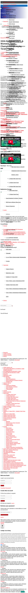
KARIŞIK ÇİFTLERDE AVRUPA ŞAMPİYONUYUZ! (14, 233)
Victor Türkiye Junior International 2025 (12, 466)
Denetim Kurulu (12, 15)
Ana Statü (8, 377)
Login (4, 16)
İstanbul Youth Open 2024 (9, 415)
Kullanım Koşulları (7, 355)
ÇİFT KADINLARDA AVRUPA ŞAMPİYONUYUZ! (14, 232)
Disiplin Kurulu (12, 17)
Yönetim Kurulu (9, 11)
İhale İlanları (6, 408)
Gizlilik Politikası (7, 353)
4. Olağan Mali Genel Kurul (12, 397)
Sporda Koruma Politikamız (12, 115)
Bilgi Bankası (6, 119)
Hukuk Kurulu (12, 36)
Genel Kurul (6, 393)
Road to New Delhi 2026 (9, 455)
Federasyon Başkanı (11, 9)
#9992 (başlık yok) (7, 367)
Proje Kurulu (11, 38)
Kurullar (8, 13)
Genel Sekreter (9, 388)
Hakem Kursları (9, 425)
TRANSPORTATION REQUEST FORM (12, 460)
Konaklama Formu (7, 419)
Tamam (22, 591)
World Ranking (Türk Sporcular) (10, 468)
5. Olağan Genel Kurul (11, 398)
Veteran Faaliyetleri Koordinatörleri (17, 100)
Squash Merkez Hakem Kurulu (16, 64)
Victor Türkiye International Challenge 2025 (13, 464)
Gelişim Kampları (7, 392)
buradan (2, 522)
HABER (7, 37)
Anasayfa (5, 5)
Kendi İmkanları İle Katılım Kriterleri (14, 380)
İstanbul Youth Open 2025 (9, 416)
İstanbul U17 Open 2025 (9, 413)
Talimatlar (5, 459)
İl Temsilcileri (9, 389)
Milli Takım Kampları (8, 451)
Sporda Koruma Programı (12, 442)
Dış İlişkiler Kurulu (10, 431)
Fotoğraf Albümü (4, 107)
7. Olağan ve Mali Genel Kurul (13, 403)
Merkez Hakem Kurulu (14, 60)
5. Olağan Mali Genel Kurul (12, 399)
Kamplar (5, 225)
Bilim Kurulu (11, 72)
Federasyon (6, 7)
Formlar (5, 390)
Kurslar (5, 420)
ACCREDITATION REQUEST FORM (11, 372)
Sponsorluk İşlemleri (8, 456)
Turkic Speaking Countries (9, 461)
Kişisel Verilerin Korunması (12, 111)
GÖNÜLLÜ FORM (7, 407)
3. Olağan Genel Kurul (11, 394)
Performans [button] (3, 559)
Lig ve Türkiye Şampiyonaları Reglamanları (13, 448)
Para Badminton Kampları (12, 237)
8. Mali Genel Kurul (10, 404)
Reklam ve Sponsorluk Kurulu (13, 439)
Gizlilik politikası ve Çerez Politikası (11, 406)
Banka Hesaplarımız (10, 135)
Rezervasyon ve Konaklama (9, 4)
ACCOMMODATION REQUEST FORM (12, 371)
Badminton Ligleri (7, 375)
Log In (12, 503)
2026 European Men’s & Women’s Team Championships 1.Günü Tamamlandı (12, 131)
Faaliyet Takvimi (7, 383)
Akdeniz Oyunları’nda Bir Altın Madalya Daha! (13, 234)
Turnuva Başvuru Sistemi (9, 2)
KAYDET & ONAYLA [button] (5, 587)
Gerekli (4, 545)
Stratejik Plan (9, 108)
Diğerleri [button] (3, 581)
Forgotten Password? (6, 488)
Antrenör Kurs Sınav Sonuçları (13, 422)
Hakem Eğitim (9, 424)
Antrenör (8, 421)
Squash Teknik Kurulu (14, 21)
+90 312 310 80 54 (9, 244)
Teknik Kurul (11, 19)
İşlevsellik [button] (3, 551)
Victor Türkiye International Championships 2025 (14, 465)
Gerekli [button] (2, 543)
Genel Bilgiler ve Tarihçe (11, 123)
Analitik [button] (2, 567)
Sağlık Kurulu (9, 440)
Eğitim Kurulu (12, 56)
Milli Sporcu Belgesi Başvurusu (10, 449)
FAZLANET (17, 360)
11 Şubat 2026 (4, 52)
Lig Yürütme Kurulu (13, 68)
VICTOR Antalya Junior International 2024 (13, 462)
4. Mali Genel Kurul (13, 190)
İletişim (5, 150)
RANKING (5, 453)
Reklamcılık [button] (3, 573)
